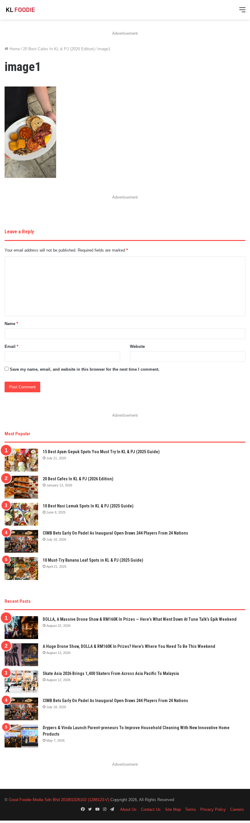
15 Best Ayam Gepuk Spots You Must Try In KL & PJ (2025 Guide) (101, 451)
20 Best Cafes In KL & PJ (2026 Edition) (59, 49)
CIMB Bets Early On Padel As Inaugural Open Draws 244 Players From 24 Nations (115, 533)
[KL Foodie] (33, 9)
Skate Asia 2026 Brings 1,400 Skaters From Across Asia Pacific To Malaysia (111, 673)
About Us (128, 809)
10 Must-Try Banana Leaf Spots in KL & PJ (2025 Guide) (93, 560)
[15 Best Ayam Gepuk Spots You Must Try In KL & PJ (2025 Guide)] (21, 460)
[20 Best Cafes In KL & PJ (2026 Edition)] (21, 487)
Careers (237, 809)
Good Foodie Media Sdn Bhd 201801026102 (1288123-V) (59, 799)
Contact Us (151, 809)
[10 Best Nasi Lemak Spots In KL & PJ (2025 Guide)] (21, 514)
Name (11, 323)
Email (11, 346)
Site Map (173, 809)
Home (14, 49)
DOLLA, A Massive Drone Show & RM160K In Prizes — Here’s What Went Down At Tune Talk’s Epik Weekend (140, 619)
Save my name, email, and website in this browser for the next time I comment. (84, 369)
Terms (190, 809)
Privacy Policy (213, 809)
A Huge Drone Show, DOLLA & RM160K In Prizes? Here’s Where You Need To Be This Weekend (129, 646)
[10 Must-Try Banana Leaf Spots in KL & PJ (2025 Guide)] (21, 568)
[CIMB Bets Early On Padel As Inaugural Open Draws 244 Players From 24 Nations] (21, 541)
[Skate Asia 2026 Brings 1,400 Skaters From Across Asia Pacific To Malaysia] (21, 681)
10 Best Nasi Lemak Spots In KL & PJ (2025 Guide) (88, 505)
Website (137, 346)
